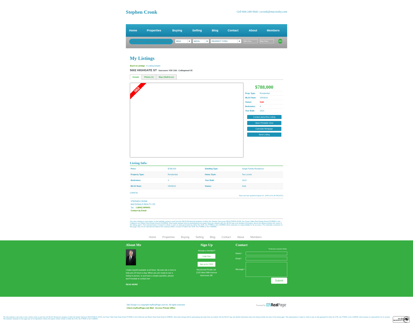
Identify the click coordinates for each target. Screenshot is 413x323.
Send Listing (264, 134)
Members (273, 30)
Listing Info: (138, 163)
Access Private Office (165, 308)
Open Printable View (264, 123)
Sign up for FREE (206, 264)
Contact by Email (138, 210)
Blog (215, 30)
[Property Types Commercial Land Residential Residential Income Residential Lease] (226, 41)
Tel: (132, 207)
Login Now (206, 256)
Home (133, 30)
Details (136, 77)
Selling (197, 30)
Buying (177, 30)
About (253, 30)
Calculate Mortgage (264, 129)
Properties (154, 30)
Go (280, 41)
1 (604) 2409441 (143, 207)
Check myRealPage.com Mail (140, 308)
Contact (233, 30)
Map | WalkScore (166, 77)
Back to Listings (137, 66)
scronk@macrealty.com (273, 11)
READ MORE (132, 284)
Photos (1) (149, 77)
